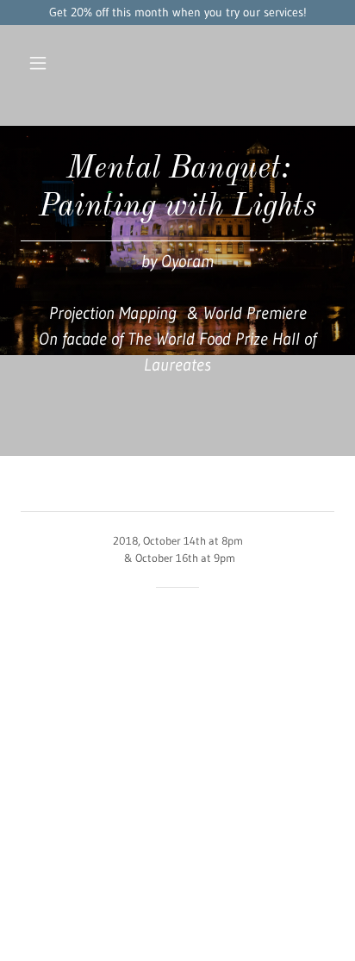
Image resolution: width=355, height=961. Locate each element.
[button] (40, 63)
